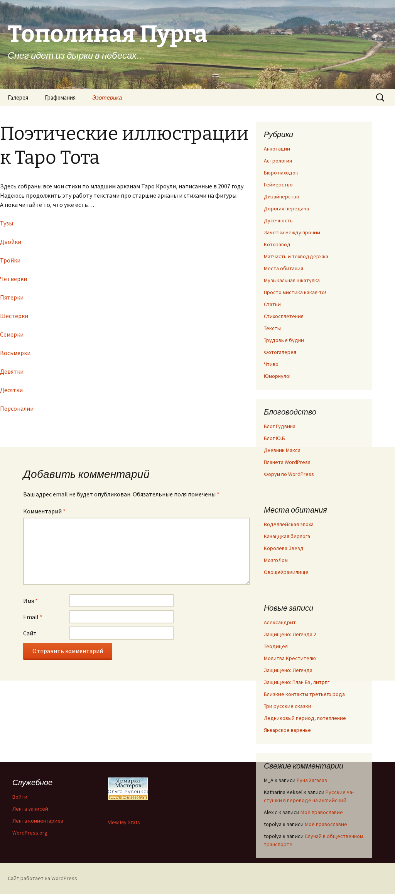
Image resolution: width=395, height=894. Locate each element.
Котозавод (277, 244)
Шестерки (14, 316)
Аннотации (277, 148)
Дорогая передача (286, 208)
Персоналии (17, 408)
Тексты (272, 328)
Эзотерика (107, 97)
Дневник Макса (282, 450)
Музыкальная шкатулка (292, 280)
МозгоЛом (276, 560)
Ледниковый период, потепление (305, 718)
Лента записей (30, 808)
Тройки (10, 260)
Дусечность (278, 220)
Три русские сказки (287, 706)
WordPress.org (29, 832)
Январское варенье (287, 729)
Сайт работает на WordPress (42, 878)
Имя (30, 600)
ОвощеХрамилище (286, 572)
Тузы (6, 223)
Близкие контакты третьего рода (304, 694)
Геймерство (278, 184)
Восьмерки (15, 353)
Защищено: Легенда (288, 670)
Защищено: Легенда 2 (290, 634)
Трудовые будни (284, 340)
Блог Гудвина (279, 426)
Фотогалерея (280, 352)
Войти (19, 796)
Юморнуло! (277, 375)
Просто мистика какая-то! (295, 292)
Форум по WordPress (289, 474)
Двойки (10, 242)
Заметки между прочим (292, 232)
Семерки (12, 334)
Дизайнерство (281, 196)
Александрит (280, 622)
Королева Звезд (284, 548)
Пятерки (12, 297)
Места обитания (283, 268)
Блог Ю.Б (274, 438)
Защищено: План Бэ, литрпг (296, 682)
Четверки (13, 279)
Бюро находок (281, 172)
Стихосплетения (284, 316)
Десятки (11, 390)
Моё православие (321, 812)
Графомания (60, 97)
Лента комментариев (37, 820)
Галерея (18, 97)
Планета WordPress (287, 462)
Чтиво (271, 364)
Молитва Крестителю (290, 658)
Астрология (278, 160)
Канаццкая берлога (287, 536)
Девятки (12, 371)
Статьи (272, 304)
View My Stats (124, 822)
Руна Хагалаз (312, 780)
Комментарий (44, 511)
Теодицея (276, 646)
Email (32, 617)
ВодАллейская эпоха (289, 524)
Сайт (30, 633)
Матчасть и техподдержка (296, 256)
